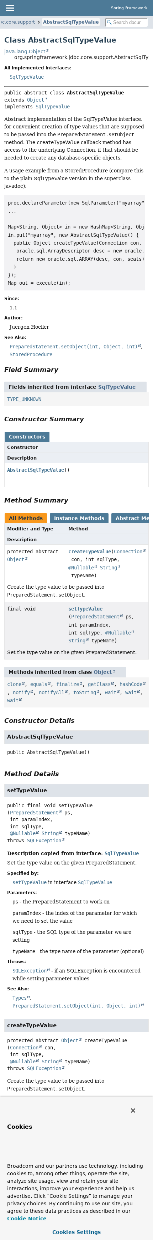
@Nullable (81, 567)
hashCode (131, 684)
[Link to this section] (63, 369)
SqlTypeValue (27, 77)
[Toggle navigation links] (10, 8)
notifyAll (51, 692)
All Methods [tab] (26, 518)
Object (35, 100)
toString (84, 692)
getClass (99, 684)
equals (38, 684)
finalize (67, 684)
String (108, 567)
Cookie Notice (27, 1218)
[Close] (133, 1110)
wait (110, 692)
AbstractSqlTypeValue (71, 22)
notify (21, 692)
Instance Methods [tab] (79, 518)
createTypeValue (89, 551)
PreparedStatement (95, 616)
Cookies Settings (76, 1232)
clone (14, 684)
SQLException (44, 840)
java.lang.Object (24, 51)
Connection (128, 551)
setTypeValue (85, 609)
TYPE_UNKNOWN (24, 399)
